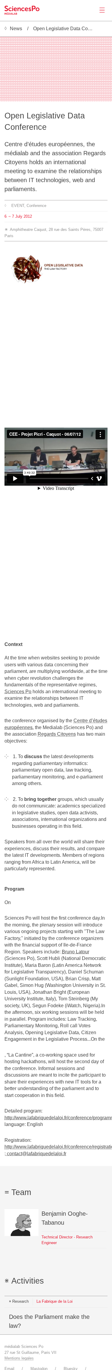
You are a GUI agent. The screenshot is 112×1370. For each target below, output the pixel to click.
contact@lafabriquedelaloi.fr (36, 1153)
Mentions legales (19, 1358)
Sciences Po (17, 691)
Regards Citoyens (57, 734)
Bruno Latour (75, 951)
